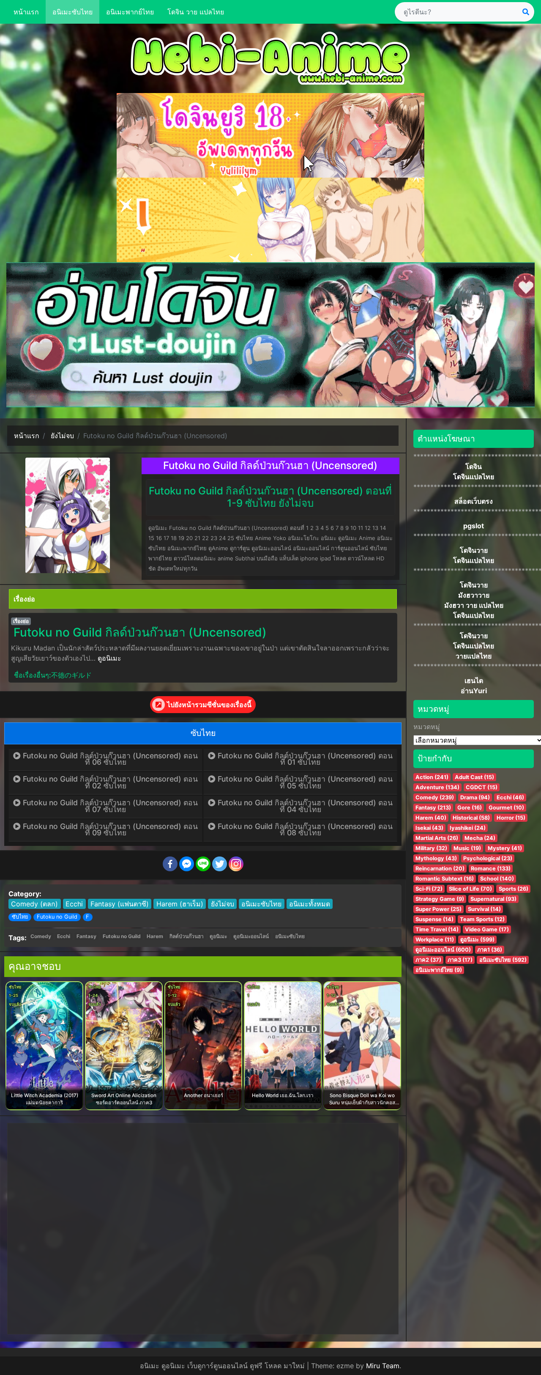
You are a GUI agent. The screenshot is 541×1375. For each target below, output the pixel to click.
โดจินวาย (474, 550)
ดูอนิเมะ (109, 658)
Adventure (437, 787)
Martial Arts (436, 838)
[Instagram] (236, 863)
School (497, 878)
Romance (491, 868)
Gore (469, 807)
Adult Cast (474, 777)
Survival (484, 909)
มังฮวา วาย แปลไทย (473, 605)
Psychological (487, 858)
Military (431, 848)
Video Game (487, 929)
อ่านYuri (474, 690)
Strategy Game (439, 899)
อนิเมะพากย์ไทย (130, 12)
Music (467, 848)
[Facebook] (170, 863)
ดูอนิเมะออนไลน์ (251, 936)
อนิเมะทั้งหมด (309, 904)
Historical (471, 818)
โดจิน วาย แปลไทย (195, 12)
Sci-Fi (429, 889)
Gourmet (506, 807)
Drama (475, 797)
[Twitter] (219, 863)
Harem (155, 936)
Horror (511, 818)
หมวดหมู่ (426, 726)
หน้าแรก (26, 12)
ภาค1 (489, 950)
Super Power (438, 909)
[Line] (203, 863)
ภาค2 (428, 960)
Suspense (434, 919)
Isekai (429, 828)
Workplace (434, 939)
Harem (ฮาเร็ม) (179, 904)
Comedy (40, 936)
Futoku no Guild (57, 917)
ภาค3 (460, 960)
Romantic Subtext (444, 878)
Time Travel (437, 929)
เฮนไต (473, 680)
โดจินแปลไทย (473, 476)
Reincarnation (439, 868)
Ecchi (74, 904)
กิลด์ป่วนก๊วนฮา (186, 936)
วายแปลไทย (474, 656)
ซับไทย (20, 917)
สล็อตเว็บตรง (473, 501)
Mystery (505, 848)
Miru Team (382, 1365)
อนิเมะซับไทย (72, 12)
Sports (513, 889)
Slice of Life (470, 889)
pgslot (473, 525)
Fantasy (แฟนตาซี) (119, 904)
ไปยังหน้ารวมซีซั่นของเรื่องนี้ (209, 704)
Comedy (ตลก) (34, 904)
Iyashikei (468, 828)
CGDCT (481, 787)
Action (431, 777)
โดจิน (473, 466)
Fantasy (86, 936)
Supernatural (493, 899)
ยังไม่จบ (222, 904)
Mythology (436, 858)
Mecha (479, 838)
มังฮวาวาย (473, 595)
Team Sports (482, 919)
